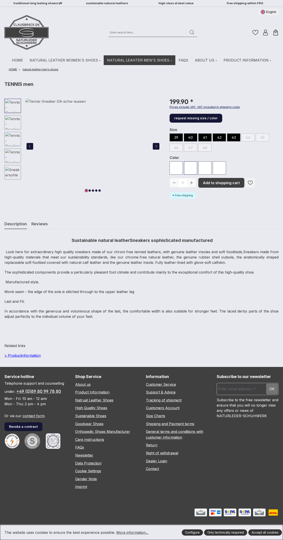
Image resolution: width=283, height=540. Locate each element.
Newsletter (84, 455)
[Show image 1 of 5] (86, 190)
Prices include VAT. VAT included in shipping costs (205, 107)
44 (250, 138)
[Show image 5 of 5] (100, 190)
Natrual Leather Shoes (94, 400)
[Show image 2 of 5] (90, 190)
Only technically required (225, 532)
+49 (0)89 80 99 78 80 (38, 391)
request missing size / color (196, 118)
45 (264, 138)
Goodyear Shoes (89, 424)
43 (233, 137)
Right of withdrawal (162, 453)
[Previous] (30, 146)
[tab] (15, 224)
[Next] (156, 146)
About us (83, 384)
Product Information (92, 392)
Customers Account (163, 408)
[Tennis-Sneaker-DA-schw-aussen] (93, 146)
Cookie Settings (88, 471)
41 (205, 137)
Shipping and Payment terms (170, 424)
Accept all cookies (265, 532)
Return (151, 445)
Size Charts (155, 416)
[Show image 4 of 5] (96, 190)
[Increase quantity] (191, 182)
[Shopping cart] (276, 32)
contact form (33, 416)
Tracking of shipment (164, 400)
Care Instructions (89, 439)
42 (219, 137)
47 (192, 148)
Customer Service (161, 384)
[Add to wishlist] (250, 183)
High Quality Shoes (91, 408)
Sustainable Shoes (90, 416)
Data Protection (88, 463)
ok (272, 389)
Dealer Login (156, 461)
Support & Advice (161, 392)
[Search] (192, 32)
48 (207, 148)
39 (176, 137)
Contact (152, 469)
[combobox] (147, 32)
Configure (192, 532)
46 (178, 148)
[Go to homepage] (26, 32)
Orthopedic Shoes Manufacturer (102, 431)
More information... (132, 532)
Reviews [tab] (39, 224)
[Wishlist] (255, 32)
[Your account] (265, 32)
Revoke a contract (23, 426)
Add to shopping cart (221, 183)
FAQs (79, 447)
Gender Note (86, 479)
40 (190, 137)
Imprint (81, 486)
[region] (82, 146)
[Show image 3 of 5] (93, 190)
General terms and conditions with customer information (174, 434)
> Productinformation (22, 355)
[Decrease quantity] (174, 182)
